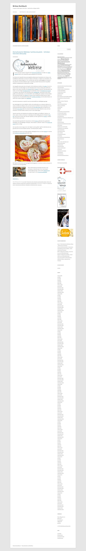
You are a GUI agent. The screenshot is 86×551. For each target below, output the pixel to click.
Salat (66, 73)
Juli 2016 (59, 458)
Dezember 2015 (60, 468)
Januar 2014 (59, 503)
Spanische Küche (60, 146)
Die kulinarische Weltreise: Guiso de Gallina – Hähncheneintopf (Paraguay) (65, 248)
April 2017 (59, 444)
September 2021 (60, 364)
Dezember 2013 (60, 504)
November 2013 (60, 506)
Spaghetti (68, 73)
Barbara (58, 254)
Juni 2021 (59, 369)
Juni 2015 (59, 477)
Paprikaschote (65, 70)
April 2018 (59, 426)
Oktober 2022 (60, 345)
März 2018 (59, 428)
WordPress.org (60, 538)
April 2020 (59, 390)
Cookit (58, 99)
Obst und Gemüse (60, 129)
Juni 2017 (59, 441)
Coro (31, 95)
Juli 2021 (59, 367)
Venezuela (39, 184)
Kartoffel (67, 65)
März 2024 (59, 319)
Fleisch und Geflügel (61, 105)
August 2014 (59, 492)
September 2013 (60, 509)
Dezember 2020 (60, 378)
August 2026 (59, 275)
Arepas (36, 121)
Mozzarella (64, 69)
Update (63, 75)
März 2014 (59, 500)
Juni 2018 (59, 423)
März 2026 (59, 283)
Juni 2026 (59, 278)
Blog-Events (29, 181)
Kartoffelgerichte (60, 116)
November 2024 (60, 307)
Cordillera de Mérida (36, 96)
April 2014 (59, 498)
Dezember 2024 (60, 305)
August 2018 (59, 420)
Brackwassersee (26, 90)
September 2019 (60, 400)
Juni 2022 (59, 351)
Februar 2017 (59, 447)
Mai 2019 (59, 406)
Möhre (69, 69)
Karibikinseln (36, 92)
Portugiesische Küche (61, 134)
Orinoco (29, 89)
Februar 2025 (59, 302)
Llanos (36, 89)
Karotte (63, 65)
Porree (69, 71)
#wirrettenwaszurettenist (63, 57)
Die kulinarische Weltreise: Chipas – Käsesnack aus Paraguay (64, 259)
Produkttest (59, 135)
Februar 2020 (59, 393)
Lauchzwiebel (67, 67)
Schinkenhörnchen (33, 184)
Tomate (68, 74)
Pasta (63, 71)
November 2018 (60, 416)
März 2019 (59, 409)
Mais (71, 67)
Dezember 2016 (60, 450)
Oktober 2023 (60, 327)
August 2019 (59, 402)
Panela (45, 116)
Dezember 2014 (60, 486)
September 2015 (60, 473)
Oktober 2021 (60, 363)
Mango (58, 69)
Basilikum (59, 59)
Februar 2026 (59, 284)
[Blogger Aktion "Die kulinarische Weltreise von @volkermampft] (28, 71)
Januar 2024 (59, 322)
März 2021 (59, 373)
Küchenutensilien (60, 122)
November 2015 (60, 470)
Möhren (59, 70)
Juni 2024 (59, 314)
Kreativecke (59, 120)
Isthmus (26, 95)
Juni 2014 (59, 495)
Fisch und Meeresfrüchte (62, 104)
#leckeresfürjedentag (60, 56)
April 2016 (59, 462)
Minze (61, 69)
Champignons (66, 60)
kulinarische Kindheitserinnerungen (64, 123)
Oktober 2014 (60, 489)
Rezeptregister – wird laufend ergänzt (28, 12)
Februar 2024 (59, 320)
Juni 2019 (59, 405)
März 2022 (59, 355)
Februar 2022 (59, 357)
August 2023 (59, 330)
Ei (57, 64)
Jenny (58, 244)
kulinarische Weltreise (36, 72)
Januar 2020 (59, 394)
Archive (58, 268)
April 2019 (59, 408)
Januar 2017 (59, 449)
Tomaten (59, 75)
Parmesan (59, 71)
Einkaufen (59, 102)
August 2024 (59, 311)
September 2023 (60, 328)
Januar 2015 (59, 485)
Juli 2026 (59, 277)
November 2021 (60, 361)
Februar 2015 (59, 483)
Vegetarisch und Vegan (61, 150)
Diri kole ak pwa (37, 107)
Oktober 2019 (60, 399)
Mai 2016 (59, 461)
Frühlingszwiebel (64, 64)
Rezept (45, 131)
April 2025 (59, 299)
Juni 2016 (59, 459)
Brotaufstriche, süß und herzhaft (63, 98)
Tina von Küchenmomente (62, 247)
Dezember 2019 (60, 396)
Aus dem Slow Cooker (61, 92)
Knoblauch (70, 66)
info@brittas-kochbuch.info (65, 526)
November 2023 (60, 325)
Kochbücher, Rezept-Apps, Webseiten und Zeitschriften (26, 183)
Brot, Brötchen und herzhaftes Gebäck (39, 181)
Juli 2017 (59, 440)
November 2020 (60, 379)
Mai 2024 (59, 316)
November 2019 (60, 397)
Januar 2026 (59, 286)
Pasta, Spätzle (60, 132)
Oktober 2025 (60, 290)
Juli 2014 (59, 494)
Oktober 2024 (60, 308)
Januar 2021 (59, 376)
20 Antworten (15, 56)
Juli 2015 (59, 476)
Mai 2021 (59, 370)
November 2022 (60, 343)
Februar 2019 (59, 411)
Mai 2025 (59, 298)
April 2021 (59, 372)
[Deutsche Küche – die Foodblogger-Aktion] (61, 207)
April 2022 (59, 354)
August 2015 (59, 474)
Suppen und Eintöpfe (61, 147)
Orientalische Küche (61, 131)
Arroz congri (19, 108)
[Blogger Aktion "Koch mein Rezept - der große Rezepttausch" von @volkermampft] (63, 226)
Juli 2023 (59, 331)
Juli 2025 (59, 295)
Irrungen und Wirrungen (62, 114)
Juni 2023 (59, 333)
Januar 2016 (59, 467)
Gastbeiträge (59, 107)
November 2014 (60, 488)
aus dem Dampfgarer (61, 90)
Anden (45, 86)
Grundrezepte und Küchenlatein (63, 111)
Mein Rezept (59, 125)
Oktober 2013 (60, 508)
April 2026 (59, 281)
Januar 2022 (59, 358)
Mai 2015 (59, 479)
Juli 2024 (59, 313)
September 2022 (60, 346)
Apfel (71, 57)
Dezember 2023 (60, 323)
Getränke (59, 108)
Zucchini (69, 77)
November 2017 (60, 434)
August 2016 (59, 456)
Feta (59, 64)
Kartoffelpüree (65, 66)
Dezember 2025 (60, 287)
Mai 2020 (59, 388)
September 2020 (60, 382)
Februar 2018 (59, 429)
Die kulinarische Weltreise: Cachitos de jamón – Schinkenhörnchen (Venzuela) (31, 52)
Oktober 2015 (60, 471)
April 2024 (59, 317)
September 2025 (60, 292)
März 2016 (59, 464)
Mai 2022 (59, 352)
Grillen (58, 110)
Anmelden (59, 533)
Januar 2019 (59, 412)
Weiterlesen (16, 178)
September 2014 (60, 491)
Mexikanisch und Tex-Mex (62, 126)
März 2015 (59, 482)
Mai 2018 (59, 425)
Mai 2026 (59, 280)
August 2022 (59, 348)
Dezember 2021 (60, 360)
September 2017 (60, 437)
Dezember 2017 (60, 432)
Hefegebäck (27, 184)
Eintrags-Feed (60, 535)
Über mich (15, 12)
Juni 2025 (59, 296)
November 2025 (60, 289)
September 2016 (60, 455)
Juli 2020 (59, 385)
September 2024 (60, 310)
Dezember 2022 (60, 342)
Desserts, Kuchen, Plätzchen (62, 101)
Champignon (59, 60)
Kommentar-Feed (60, 536)
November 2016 (60, 452)
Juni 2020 (59, 387)
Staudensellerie (63, 74)
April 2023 (59, 336)
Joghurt (59, 65)
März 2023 (59, 337)
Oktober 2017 (60, 435)
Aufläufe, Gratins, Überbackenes (63, 89)
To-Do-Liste (59, 149)
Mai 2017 (59, 443)
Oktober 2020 (60, 381)
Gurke (70, 64)
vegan (67, 75)
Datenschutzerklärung (17, 545)
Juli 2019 (59, 403)
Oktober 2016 (60, 453)
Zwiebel (59, 78)
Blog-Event (65, 59)
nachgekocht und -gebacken (62, 128)
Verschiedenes (60, 152)
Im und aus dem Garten (61, 113)
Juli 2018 (59, 422)
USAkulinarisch (46, 170)
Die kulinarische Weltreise (20, 184)
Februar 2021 (59, 375)
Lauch (63, 67)
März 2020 (59, 391)
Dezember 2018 (60, 414)
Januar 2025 (59, 304)
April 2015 (59, 480)
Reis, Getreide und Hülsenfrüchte (63, 72)
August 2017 (59, 438)
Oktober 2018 (60, 417)
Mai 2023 (59, 334)
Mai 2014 (59, 497)
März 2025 (59, 301)
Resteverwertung (61, 73)
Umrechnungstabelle (42, 172)
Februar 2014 (59, 501)
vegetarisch (62, 77)
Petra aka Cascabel (60, 257)
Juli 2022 (59, 349)
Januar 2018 (59, 431)
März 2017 (59, 446)
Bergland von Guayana (46, 90)
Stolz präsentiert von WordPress (27, 545)
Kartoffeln (59, 66)
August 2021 (59, 366)
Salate (58, 140)
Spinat (58, 74)
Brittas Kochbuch (20, 6)
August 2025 (59, 293)
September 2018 (60, 419)
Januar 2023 (59, 340)
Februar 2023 (59, 339)
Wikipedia (29, 98)
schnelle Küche (60, 144)
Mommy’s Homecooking (20, 133)
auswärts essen (60, 93)
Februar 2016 (59, 465)
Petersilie (66, 71)
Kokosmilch (59, 67)
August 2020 (59, 384)
